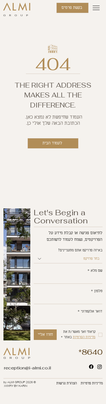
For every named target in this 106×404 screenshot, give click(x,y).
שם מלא (94, 271)
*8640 (90, 352)
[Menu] (96, 8)
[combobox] (68, 259)
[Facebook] (91, 367)
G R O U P (16, 15)
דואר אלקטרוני (89, 311)
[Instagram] (100, 367)
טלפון (96, 291)
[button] (72, 8)
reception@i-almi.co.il (27, 368)
